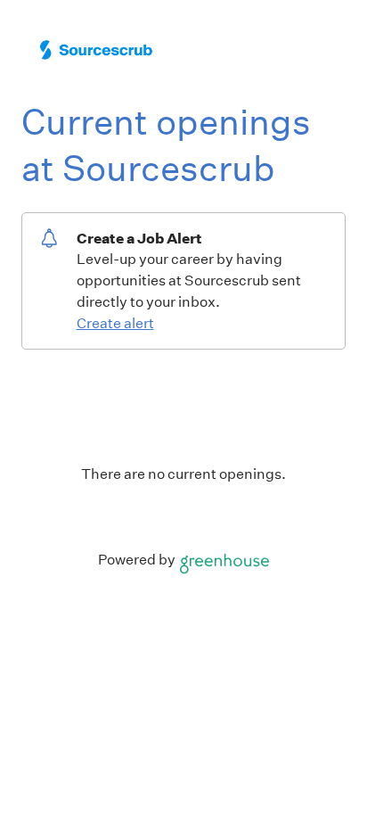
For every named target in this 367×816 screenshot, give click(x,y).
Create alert (115, 323)
